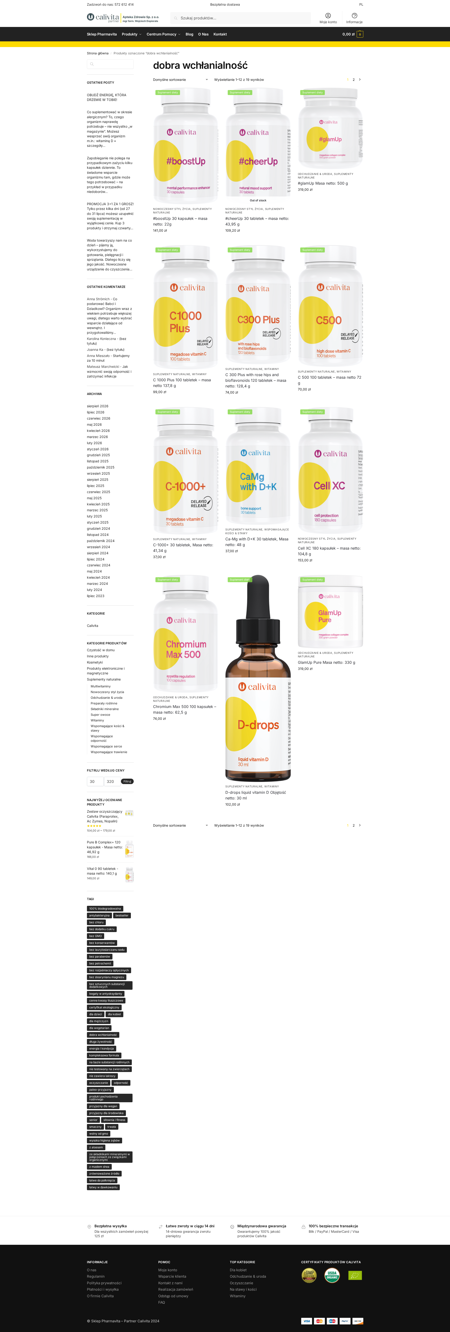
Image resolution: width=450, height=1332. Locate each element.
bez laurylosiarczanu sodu (106, 949)
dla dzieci (95, 1014)
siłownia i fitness (114, 1120)
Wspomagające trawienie (109, 752)
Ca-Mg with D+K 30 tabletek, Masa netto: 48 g (256, 542)
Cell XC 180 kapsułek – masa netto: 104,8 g (329, 551)
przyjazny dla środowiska (106, 1113)
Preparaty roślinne (104, 703)
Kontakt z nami (170, 1283)
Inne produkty (98, 656)
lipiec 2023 (95, 596)
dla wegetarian (99, 1028)
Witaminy (199, 374)
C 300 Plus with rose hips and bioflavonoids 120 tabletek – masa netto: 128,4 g (255, 380)
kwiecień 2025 (98, 504)
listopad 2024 (98, 535)
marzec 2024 (97, 583)
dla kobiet (114, 1014)
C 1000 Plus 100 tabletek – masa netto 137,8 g (182, 382)
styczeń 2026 (98, 449)
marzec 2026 (97, 437)
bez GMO (95, 936)
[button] (353, 34)
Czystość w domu (101, 650)
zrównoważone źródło (104, 1173)
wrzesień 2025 (98, 473)
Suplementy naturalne (171, 374)
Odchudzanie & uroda (315, 174)
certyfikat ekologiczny (104, 1007)
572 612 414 (124, 4)
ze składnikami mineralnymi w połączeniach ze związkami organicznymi (109, 1157)
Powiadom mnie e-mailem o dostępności (258, 241)
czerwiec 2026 (98, 418)
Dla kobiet (238, 1270)
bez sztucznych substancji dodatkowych (107, 985)
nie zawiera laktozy (102, 1076)
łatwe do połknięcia (102, 1180)
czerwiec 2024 (98, 565)
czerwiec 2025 (98, 492)
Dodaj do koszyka (185, 240)
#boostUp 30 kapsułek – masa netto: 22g (180, 221)
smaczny (95, 1126)
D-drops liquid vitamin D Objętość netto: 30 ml (255, 795)
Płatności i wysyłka (103, 1289)
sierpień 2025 (97, 479)
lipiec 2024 (95, 559)
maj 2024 (94, 571)
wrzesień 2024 (98, 547)
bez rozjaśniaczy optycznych (109, 970)
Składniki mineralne (105, 709)
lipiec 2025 (95, 486)
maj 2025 (94, 498)
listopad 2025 (97, 461)
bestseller (122, 915)
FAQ (161, 1302)
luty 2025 (94, 516)
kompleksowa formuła (104, 1055)
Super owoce (100, 714)
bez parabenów (99, 956)
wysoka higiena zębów (104, 1140)
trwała (111, 1126)
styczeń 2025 (97, 522)
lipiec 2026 (95, 412)
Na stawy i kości (243, 1289)
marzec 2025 (97, 510)
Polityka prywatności (104, 1283)
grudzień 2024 (98, 528)
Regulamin (96, 1276)
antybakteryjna (99, 915)
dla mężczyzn (98, 1021)
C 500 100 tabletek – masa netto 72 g (329, 380)
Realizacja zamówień (175, 1289)
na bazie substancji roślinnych (109, 1062)
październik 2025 (100, 467)
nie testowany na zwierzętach (109, 1069)
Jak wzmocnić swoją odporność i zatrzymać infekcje (109, 371)
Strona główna (98, 53)
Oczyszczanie (241, 1283)
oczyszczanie (98, 1083)
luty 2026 (94, 443)
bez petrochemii (100, 963)
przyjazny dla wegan (103, 1106)
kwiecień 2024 (98, 577)
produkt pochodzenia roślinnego (103, 1098)
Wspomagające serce (106, 746)
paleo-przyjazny (100, 1089)
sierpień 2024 (97, 553)
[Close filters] (135, 62)
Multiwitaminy (101, 686)
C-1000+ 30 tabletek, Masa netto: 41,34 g (183, 547)
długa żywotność (100, 1041)
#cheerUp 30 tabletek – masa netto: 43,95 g (257, 221)
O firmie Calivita (100, 1296)
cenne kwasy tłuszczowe (106, 1000)
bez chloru (96, 922)
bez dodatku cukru (101, 929)
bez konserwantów (102, 943)
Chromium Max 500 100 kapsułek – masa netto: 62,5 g (184, 709)
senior (93, 1120)
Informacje (354, 22)
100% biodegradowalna (105, 908)
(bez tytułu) (115, 349)
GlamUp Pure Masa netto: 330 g (326, 662)
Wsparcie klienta (172, 1276)
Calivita (92, 626)
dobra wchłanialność (103, 1035)
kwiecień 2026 (98, 431)
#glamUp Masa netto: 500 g (323, 183)
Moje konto (328, 22)
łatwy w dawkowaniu (103, 1187)
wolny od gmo (98, 1133)
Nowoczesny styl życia (172, 209)
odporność (121, 1083)
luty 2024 (94, 590)
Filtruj (127, 781)
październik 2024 (101, 541)
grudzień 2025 (98, 455)
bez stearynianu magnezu (106, 977)
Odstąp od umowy (173, 1296)
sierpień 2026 (97, 406)
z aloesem (96, 1147)
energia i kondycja (101, 1048)
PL (361, 4)
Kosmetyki (95, 662)
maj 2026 (94, 424)
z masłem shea (99, 1166)
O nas (91, 1270)
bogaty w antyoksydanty (105, 993)
